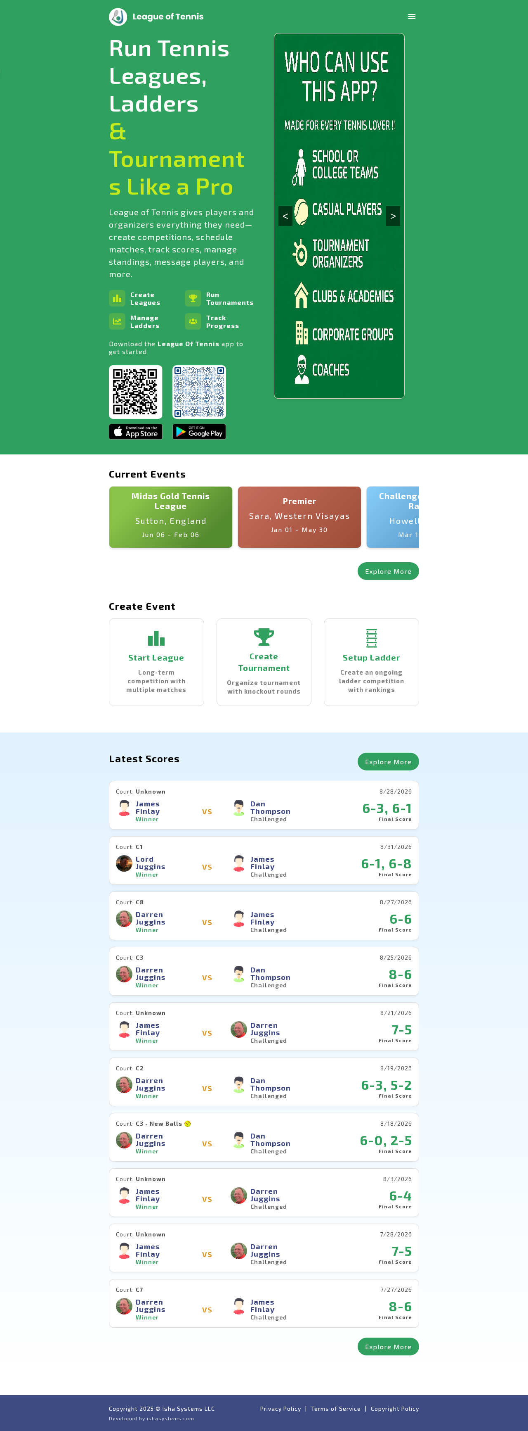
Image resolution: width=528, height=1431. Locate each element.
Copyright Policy (395, 1408)
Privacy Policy (280, 1408)
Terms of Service (336, 1408)
